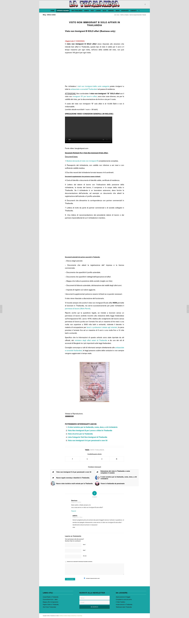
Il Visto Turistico (120, 602)
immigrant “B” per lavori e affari (85, 96)
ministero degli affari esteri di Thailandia (91, 340)
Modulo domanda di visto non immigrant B (82, 161)
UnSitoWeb (61, 615)
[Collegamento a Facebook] (145, 4)
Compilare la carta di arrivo (124, 599)
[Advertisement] (94, 70)
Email (84, 550)
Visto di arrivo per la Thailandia (80, 434)
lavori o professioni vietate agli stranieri (102, 327)
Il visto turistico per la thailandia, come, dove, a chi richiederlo (92, 427)
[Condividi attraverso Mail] (116, 459)
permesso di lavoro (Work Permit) (77, 308)
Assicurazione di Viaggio (123, 597)
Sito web (84, 555)
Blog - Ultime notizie (49, 15)
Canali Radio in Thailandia (50, 597)
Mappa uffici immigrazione (50, 602)
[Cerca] (138, 10)
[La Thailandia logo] (94, 4)
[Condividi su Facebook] (72, 459)
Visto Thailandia (97, 450)
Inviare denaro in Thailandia (124, 604)
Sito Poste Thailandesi (49, 607)
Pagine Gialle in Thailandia (51, 604)
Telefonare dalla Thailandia (124, 607)
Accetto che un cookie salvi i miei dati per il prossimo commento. (79, 561)
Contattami (65, 615)
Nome (84, 544)
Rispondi (73, 511)
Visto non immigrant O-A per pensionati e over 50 (87, 440)
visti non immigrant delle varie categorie (93, 86)
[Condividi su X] (87, 459)
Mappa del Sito (70, 615)
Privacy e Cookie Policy (78, 615)
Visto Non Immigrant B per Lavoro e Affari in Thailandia (90, 430)
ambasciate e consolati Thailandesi (83, 89)
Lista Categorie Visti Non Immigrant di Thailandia (87, 437)
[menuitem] (52, 10)
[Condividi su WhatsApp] (102, 459)
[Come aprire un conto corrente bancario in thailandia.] (188, 309)
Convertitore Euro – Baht (50, 599)
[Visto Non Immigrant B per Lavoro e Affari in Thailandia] (1, 309)
